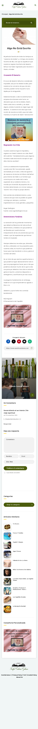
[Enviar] (31, 23)
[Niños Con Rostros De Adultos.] (7, 572)
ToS (24, 675)
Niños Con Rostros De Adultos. (22, 569)
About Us (19, 677)
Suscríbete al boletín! (13, 473)
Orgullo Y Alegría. (18, 542)
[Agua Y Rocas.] (7, 554)
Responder (7, 424)
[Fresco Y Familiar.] (7, 536)
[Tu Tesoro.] (7, 526)
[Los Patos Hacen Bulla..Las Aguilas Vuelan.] (7, 581)
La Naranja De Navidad (19, 606)
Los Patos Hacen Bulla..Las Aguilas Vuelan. (23, 579)
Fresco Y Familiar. (18, 533)
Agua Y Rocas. (17, 551)
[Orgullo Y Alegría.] (7, 545)
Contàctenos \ (6, 675)
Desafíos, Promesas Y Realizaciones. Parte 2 (19, 588)
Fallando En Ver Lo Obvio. (20, 560)
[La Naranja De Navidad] (7, 609)
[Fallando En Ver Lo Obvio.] (7, 563)
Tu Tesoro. (16, 524)
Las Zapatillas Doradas (19, 597)
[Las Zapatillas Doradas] (7, 600)
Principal (5, 14)
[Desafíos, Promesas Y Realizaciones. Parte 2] (7, 591)
